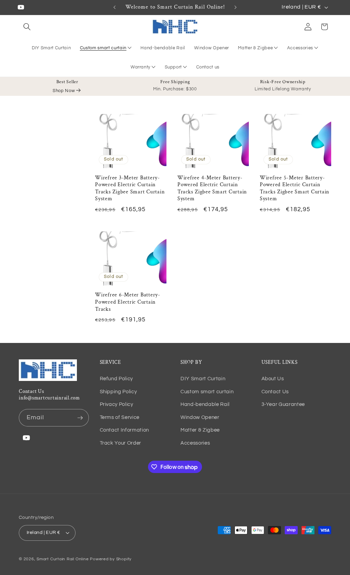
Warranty (140, 67)
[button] (27, 26)
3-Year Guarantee (283, 404)
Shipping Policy (118, 391)
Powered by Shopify (111, 559)
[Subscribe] (80, 418)
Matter (248, 33)
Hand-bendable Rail (205, 404)
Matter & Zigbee (255, 48)
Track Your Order (121, 443)
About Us (272, 378)
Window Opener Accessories (307, 37)
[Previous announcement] (114, 7)
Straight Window (100, 19)
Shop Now (64, 90)
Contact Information (124, 430)
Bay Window (96, 30)
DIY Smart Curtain (202, 378)
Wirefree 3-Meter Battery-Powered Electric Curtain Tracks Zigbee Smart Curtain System (129, 189)
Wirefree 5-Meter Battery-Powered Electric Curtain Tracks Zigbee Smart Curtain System (294, 189)
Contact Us (275, 391)
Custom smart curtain (103, 48)
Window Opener (199, 417)
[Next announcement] (235, 7)
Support (173, 67)
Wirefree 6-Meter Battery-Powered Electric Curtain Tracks (127, 302)
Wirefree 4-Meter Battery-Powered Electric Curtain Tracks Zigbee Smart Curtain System (212, 189)
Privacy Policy (116, 404)
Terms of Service (120, 417)
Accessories (300, 48)
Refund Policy (116, 378)
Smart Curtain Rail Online (63, 559)
